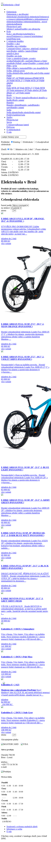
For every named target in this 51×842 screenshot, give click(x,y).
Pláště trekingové (26, 78)
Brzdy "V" (11, 98)
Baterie (19, 24)
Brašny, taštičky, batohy (21, 51)
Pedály (9, 115)
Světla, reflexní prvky (16, 71)
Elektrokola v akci (14, 14)
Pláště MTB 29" (32, 80)
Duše (9, 85)
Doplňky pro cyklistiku (16, 46)
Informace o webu (14, 829)
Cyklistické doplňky (15, 41)
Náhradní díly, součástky (23, 61)
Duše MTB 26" (13, 88)
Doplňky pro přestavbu (30, 29)
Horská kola (21, 34)
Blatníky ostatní (17, 107)
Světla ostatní (44, 73)
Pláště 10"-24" (13, 78)
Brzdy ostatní (18, 100)
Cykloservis (12, 125)
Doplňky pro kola (14, 56)
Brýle (45, 68)
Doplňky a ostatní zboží (39, 63)
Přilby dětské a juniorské (17, 68)
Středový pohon (13, 29)
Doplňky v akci (13, 44)
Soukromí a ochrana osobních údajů (22, 826)
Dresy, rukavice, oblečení (27, 48)
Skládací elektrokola (24, 21)
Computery (11, 48)
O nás (9, 132)
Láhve (16, 53)
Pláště (9, 75)
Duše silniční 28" (34, 90)
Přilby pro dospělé (35, 68)
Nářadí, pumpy (22, 63)
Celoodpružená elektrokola (27, 17)
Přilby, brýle (12, 66)
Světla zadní (23, 73)
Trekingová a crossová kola (23, 36)
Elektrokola (11, 12)
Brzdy (9, 95)
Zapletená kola (18, 115)
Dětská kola (15, 39)
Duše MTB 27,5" (27, 88)
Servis (9, 122)
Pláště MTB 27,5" (17, 80)
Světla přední (12, 73)
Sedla (9, 110)
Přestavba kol (12, 120)
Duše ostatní (24, 93)
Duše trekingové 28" (18, 90)
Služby (10, 117)
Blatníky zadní (26, 105)
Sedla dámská (12, 112)
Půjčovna (11, 127)
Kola (9, 31)
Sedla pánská (24, 112)
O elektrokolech (13, 129)
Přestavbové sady (14, 26)
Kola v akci (11, 34)
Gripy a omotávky (14, 58)
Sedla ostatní (35, 112)
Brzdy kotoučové (23, 98)
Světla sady (33, 73)
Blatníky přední (13, 105)
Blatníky (10, 102)
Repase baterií (23, 125)
